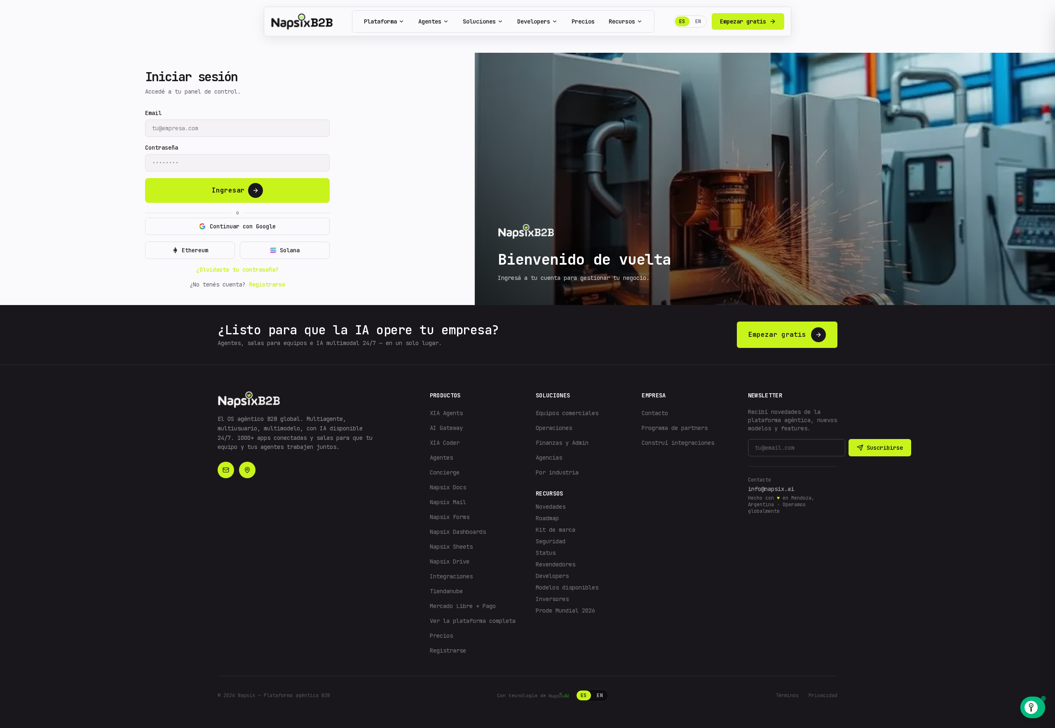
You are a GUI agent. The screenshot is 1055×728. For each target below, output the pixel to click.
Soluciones (479, 21)
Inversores (552, 599)
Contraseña (161, 147)
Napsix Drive (449, 561)
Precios (583, 21)
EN (698, 21)
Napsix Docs (448, 487)
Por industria (557, 472)
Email (153, 113)
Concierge (445, 472)
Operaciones (554, 428)
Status (546, 553)
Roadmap (547, 518)
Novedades (550, 506)
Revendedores (555, 564)
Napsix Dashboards (458, 531)
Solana (290, 250)
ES (682, 21)
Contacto (655, 413)
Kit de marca (555, 529)
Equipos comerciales (567, 413)
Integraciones (451, 576)
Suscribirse (885, 447)
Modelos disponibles (567, 587)
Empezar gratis (743, 21)
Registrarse (267, 284)
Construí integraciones (678, 442)
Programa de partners (675, 428)
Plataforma (380, 21)
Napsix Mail (448, 502)
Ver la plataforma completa (473, 621)
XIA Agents (446, 413)
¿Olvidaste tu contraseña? (237, 269)
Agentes (429, 21)
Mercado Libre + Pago (463, 606)
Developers (533, 21)
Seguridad (550, 541)
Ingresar (228, 190)
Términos (787, 695)
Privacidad (823, 695)
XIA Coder (445, 442)
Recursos (622, 21)
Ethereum (195, 250)
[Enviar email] (226, 470)
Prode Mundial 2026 (565, 610)
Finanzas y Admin (562, 442)
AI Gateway (446, 428)
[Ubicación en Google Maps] (247, 470)
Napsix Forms (449, 517)
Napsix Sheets (451, 546)
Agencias (549, 457)
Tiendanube (446, 591)
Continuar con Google (243, 226)
